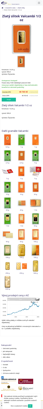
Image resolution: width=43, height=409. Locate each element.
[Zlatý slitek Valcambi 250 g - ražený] (21, 266)
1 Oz (35, 210)
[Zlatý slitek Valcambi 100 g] (35, 234)
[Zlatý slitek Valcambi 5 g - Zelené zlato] (35, 155)
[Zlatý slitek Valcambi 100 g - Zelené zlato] (7, 250)
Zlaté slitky (21, 8)
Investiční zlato (10, 8)
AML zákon (6, 357)
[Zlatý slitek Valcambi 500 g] (35, 266)
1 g (21, 147)
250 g (8, 273)
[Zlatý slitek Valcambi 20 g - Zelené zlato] (7, 203)
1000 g (7, 289)
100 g (36, 242)
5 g (35, 163)
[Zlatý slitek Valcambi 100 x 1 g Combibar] (35, 250)
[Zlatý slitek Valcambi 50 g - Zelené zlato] (35, 219)
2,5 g (7, 163)
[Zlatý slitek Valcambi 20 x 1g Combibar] (21, 203)
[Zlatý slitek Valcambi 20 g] (35, 187)
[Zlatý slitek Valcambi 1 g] (35, 140)
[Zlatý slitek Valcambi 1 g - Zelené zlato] (21, 140)
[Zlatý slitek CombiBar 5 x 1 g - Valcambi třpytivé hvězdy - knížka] (35, 171)
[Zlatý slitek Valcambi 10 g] (21, 187)
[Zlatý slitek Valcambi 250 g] (7, 266)
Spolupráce (6, 370)
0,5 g (7, 147)
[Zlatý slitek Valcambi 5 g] (21, 171)
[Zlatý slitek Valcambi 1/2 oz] (21, 39)
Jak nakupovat (7, 351)
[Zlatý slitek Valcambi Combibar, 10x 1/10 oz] (35, 203)
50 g (35, 226)
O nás (5, 367)
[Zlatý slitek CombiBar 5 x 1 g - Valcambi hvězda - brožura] (7, 171)
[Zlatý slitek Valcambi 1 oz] (21, 219)
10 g (7, 194)
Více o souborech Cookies (19, 406)
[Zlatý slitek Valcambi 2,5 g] (21, 155)
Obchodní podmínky (9, 348)
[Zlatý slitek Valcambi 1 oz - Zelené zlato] (7, 219)
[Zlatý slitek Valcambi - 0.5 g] (7, 140)
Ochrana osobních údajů (11, 373)
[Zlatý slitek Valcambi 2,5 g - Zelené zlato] (7, 155)
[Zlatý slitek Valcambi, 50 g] (21, 234)
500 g (36, 273)
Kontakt (5, 365)
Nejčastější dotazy (9, 354)
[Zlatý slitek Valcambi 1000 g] (7, 282)
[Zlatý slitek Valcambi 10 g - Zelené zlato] (7, 187)
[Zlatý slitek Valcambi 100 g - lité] (21, 250)
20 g (35, 194)
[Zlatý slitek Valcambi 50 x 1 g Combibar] (7, 234)
